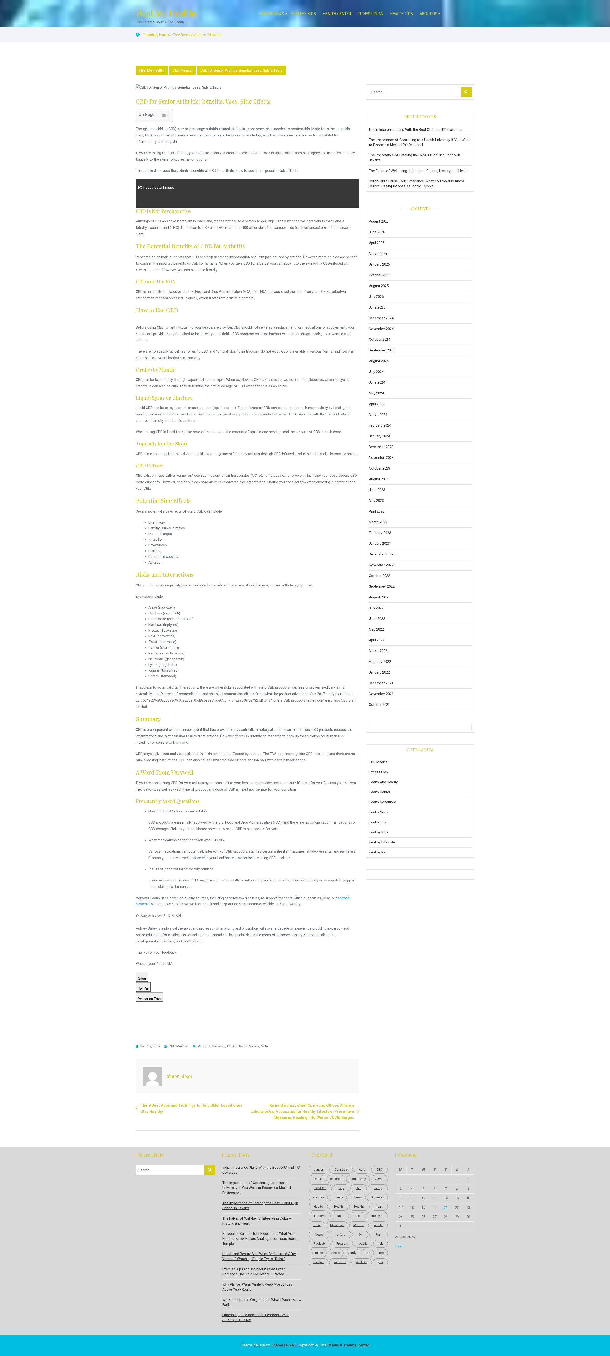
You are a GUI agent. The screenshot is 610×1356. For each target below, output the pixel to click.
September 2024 (382, 350)
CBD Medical (182, 70)
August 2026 (379, 221)
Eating (378, 1188)
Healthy (359, 1206)
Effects (241, 1046)
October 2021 (379, 704)
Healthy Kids (303, 13)
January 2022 (379, 672)
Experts (338, 1197)
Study (352, 1253)
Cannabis (341, 1169)
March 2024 (378, 415)
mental (378, 1225)
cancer (318, 1169)
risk (380, 1243)
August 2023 (379, 479)
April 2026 (376, 243)
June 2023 (377, 490)
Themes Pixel (283, 1345)
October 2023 (379, 468)
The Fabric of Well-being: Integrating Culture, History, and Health (418, 171)
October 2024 (379, 339)
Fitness (357, 1197)
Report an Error (150, 999)
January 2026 (379, 264)
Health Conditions (383, 802)
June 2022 (377, 619)
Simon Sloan (179, 1076)
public (363, 1243)
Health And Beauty (383, 782)
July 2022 (376, 608)
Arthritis (204, 1046)
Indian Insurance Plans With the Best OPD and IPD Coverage (416, 129)
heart (379, 1206)
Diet (358, 1188)
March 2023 (378, 522)
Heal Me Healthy (167, 13)
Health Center (337, 13)
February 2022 (380, 662)
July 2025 (376, 296)
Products (319, 1243)
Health (338, 1206)
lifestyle (376, 1216)
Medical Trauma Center (348, 1345)
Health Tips (401, 13)
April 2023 (376, 511)
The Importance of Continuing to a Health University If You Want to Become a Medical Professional (419, 142)
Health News (271, 13)
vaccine (318, 1262)
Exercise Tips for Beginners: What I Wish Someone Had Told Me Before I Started (253, 1271)
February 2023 (380, 533)
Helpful (143, 989)
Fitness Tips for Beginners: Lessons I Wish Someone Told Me (255, 1317)
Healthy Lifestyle (382, 842)
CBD (230, 1046)
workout (361, 1262)
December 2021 (381, 683)
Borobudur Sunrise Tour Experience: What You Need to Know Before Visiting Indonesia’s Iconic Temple (416, 183)
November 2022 (381, 565)
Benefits (218, 1046)
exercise (318, 1197)
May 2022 (376, 629)
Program (342, 1243)
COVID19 (320, 1188)
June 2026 (377, 232)
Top (381, 1253)
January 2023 (379, 543)
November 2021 (381, 694)
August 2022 (379, 597)
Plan (378, 1234)
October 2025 (379, 275)
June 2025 (377, 307)
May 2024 (376, 393)
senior (254, 1046)
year (380, 1262)
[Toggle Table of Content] (162, 115)
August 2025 (379, 286)
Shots (335, 1253)
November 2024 (381, 329)
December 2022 (381, 554)
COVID (379, 1179)
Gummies (377, 1197)
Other (142, 979)
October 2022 (379, 576)
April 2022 (376, 640)
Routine (317, 1253)
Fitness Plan (370, 13)
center (317, 1179)
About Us (428, 13)
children (335, 1179)
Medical (358, 1225)
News (319, 1234)
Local (316, 1225)
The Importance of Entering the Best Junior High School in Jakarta (414, 157)
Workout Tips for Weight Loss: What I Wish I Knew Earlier (261, 1302)
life (357, 1216)
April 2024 (376, 404)
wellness (340, 1262)
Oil (360, 1234)
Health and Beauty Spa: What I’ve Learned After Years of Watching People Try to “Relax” (259, 1256)
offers (340, 1234)
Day (341, 1188)
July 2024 (376, 372)
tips (367, 1253)
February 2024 (380, 425)
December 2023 (381, 447)
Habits (318, 1206)
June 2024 (377, 382)
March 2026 (378, 253)
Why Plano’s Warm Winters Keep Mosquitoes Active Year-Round (257, 1287)
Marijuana (337, 1225)
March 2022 (378, 651)
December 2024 (381, 318)
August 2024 (379, 361)
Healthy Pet (378, 852)
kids (340, 1216)
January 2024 (379, 436)
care (362, 1169)
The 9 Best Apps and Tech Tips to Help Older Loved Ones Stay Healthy (191, 1108)
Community (358, 1179)
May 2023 (376, 500)
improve (319, 1216)
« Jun (399, 1245)
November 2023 (381, 457)
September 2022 (382, 586)
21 (446, 1207)
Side (264, 1046)
